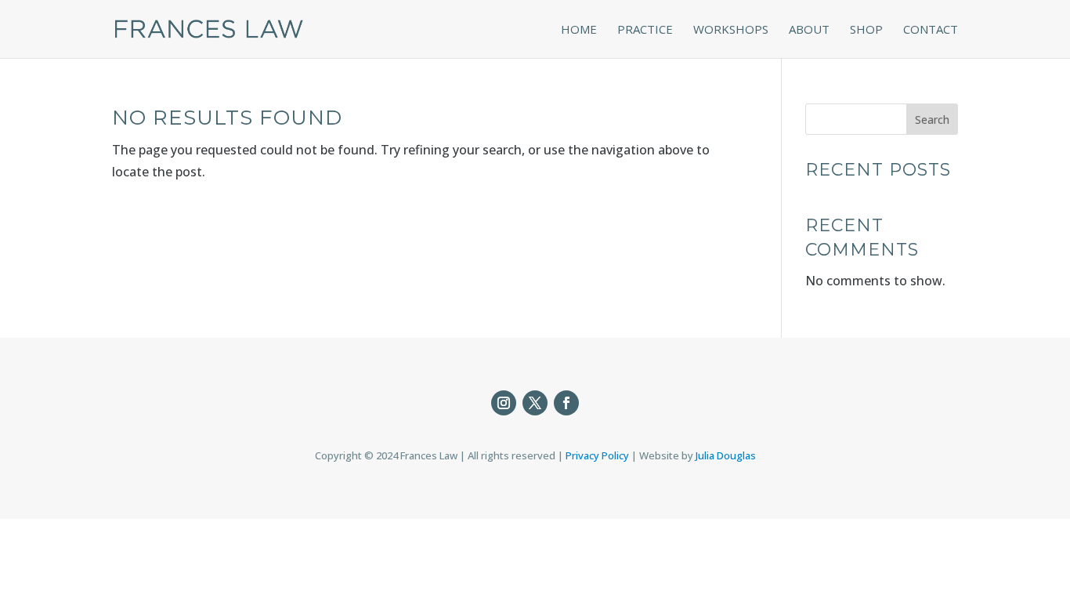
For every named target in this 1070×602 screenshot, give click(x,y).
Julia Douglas (726, 455)
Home (579, 30)
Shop (866, 30)
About (809, 30)
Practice (645, 30)
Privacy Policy (597, 455)
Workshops (730, 30)
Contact (930, 30)
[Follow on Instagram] (503, 402)
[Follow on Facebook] (566, 402)
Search (932, 119)
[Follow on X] (535, 402)
